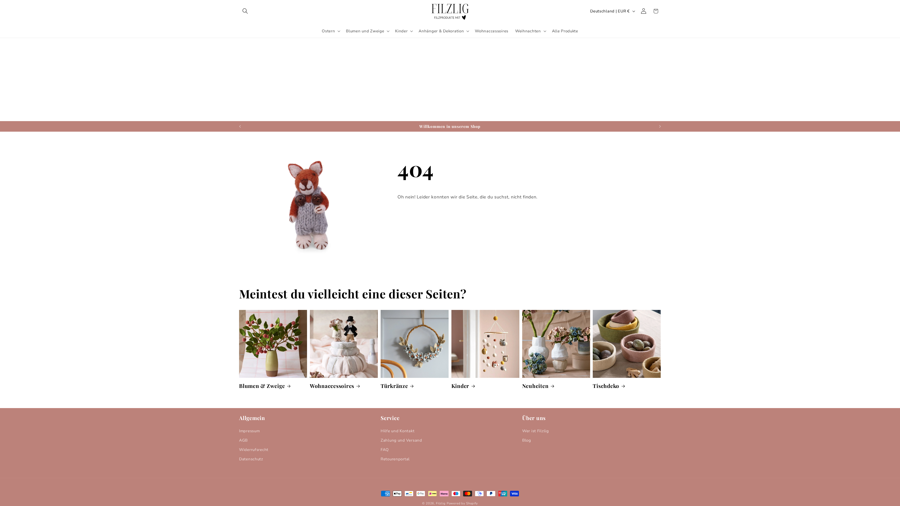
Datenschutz (251, 459)
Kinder (460, 386)
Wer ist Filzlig (535, 431)
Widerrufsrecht (253, 449)
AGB (243, 440)
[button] (245, 11)
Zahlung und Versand (401, 440)
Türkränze (394, 386)
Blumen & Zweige (262, 386)
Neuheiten (535, 386)
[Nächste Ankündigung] (660, 126)
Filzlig (441, 503)
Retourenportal (395, 459)
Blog (526, 440)
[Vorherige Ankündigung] (240, 126)
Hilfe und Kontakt (397, 431)
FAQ (385, 449)
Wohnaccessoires (332, 386)
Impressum (249, 431)
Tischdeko (606, 386)
